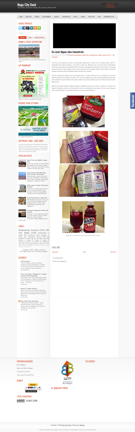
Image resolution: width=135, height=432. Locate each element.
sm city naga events (40, 238)
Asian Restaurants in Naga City (37, 198)
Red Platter (35, 241)
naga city (105, 55)
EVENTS (76, 17)
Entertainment (47, 17)
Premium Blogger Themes (76, 429)
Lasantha (66, 429)
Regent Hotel (39, 245)
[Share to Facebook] (59, 247)
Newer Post (55, 252)
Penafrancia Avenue (24, 238)
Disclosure (109, 5)
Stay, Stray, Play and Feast (29, 301)
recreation (27, 246)
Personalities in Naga (36, 243)
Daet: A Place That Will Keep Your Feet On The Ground (36, 173)
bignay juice (85, 55)
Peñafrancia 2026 (109, 17)
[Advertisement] (84, 317)
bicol (71, 55)
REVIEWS (37, 17)
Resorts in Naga (24, 240)
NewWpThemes (49, 429)
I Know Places (25, 261)
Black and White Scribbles (25, 368)
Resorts (56, 17)
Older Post (113, 252)
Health (100, 55)
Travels (83, 17)
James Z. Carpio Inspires (29, 288)
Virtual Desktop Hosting (90, 429)
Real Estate (91, 17)
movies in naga (40, 240)
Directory (29, 17)
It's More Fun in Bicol (23, 371)
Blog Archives (39, 37)
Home (21, 17)
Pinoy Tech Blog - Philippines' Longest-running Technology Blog (34, 275)
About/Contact (110, 4)
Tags (30, 37)
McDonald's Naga (23, 241)
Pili (109, 55)
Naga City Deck (26, 4)
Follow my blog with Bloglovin (33, 389)
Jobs (99, 17)
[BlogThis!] (55, 247)
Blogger (45, 251)
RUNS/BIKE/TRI (66, 17)
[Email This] (53, 247)
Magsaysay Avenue (28, 230)
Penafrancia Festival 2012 (36, 237)
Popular (22, 37)
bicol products (77, 55)
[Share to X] (57, 247)
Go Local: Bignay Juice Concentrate (68, 52)
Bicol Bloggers (21, 365)
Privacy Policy (110, 7)
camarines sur (94, 55)
